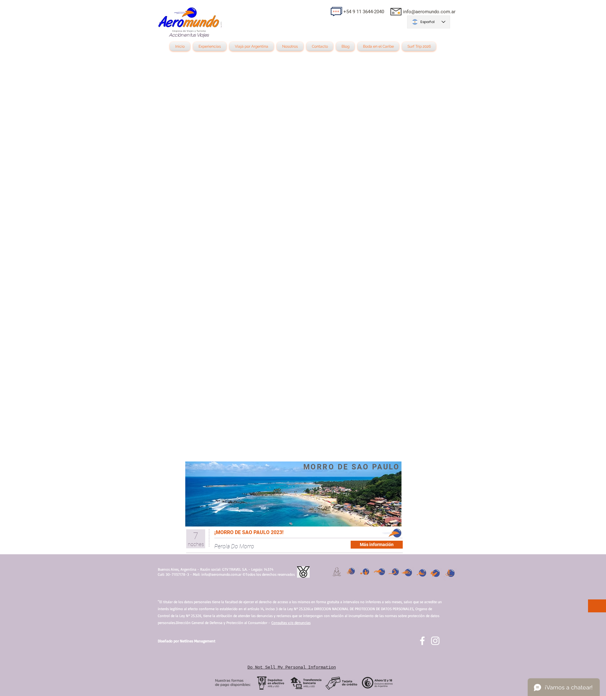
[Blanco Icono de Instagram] (435, 640)
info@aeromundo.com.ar (429, 12)
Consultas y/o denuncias (291, 622)
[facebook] (422, 640)
